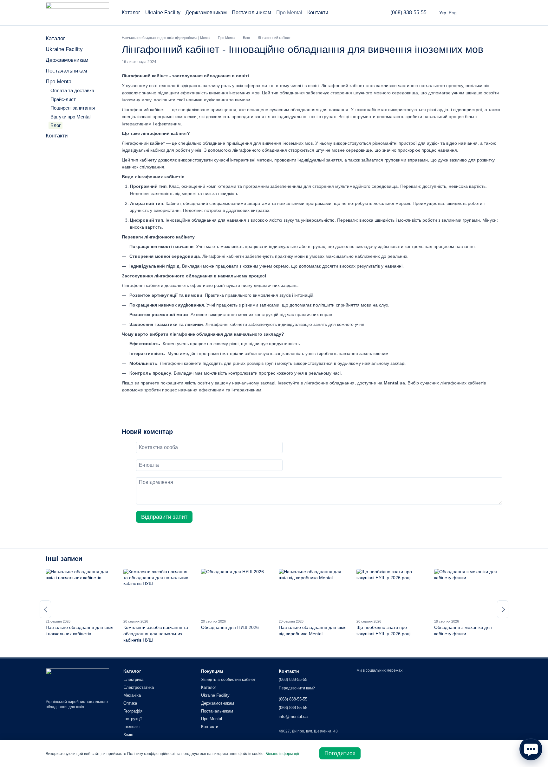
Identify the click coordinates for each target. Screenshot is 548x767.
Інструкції (132, 718)
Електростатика (138, 687)
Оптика (130, 703)
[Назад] (45, 609)
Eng (453, 12)
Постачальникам (251, 12)
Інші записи (64, 558)
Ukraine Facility (162, 12)
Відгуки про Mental (70, 116)
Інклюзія (131, 726)
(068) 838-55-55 (408, 12)
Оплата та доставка (72, 90)
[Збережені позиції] (482, 13)
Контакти (317, 12)
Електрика (133, 679)
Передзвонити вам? (297, 688)
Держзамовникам (206, 12)
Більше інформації (282, 753)
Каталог (131, 12)
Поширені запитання (72, 108)
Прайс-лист (63, 99)
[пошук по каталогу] (369, 13)
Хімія (128, 734)
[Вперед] (502, 609)
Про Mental (289, 12)
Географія (132, 711)
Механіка (132, 695)
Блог (55, 125)
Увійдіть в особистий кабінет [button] (228, 679)
